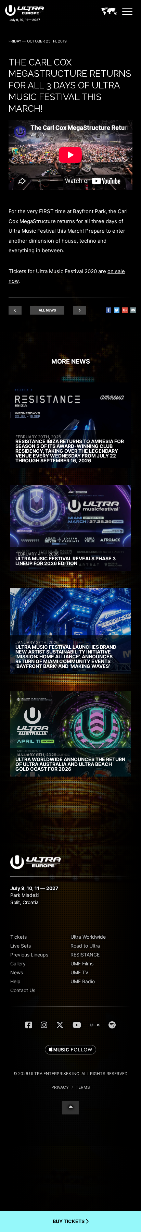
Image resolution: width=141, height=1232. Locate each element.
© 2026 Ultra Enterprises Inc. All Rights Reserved (70, 1073)
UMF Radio (82, 981)
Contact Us (22, 990)
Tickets (18, 937)
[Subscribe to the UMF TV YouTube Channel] (77, 1025)
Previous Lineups (29, 954)
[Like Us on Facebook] (28, 1025)
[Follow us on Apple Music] (70, 1050)
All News (47, 310)
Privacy (60, 1087)
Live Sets (20, 946)
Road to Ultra (85, 946)
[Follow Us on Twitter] (60, 1025)
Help (15, 981)
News (16, 972)
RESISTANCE (85, 954)
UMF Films (81, 963)
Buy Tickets (69, 1221)
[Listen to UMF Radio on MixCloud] (95, 1025)
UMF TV (79, 972)
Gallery (18, 963)
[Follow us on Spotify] (112, 1025)
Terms (83, 1087)
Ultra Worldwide (88, 937)
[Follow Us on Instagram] (44, 1025)
